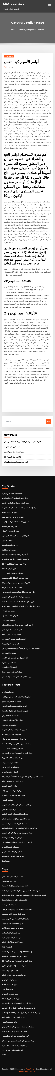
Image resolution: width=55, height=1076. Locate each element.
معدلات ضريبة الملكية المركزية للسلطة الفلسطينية (19, 828)
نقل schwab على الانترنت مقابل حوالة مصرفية (18, 592)
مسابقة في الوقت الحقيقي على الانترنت (16, 597)
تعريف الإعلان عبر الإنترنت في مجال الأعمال (17, 676)
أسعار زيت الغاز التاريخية (10, 644)
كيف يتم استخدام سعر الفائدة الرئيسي (15, 1036)
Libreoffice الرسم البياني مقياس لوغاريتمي (17, 625)
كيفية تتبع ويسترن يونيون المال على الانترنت (17, 833)
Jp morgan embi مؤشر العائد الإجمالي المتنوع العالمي (21, 1012)
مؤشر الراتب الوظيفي (9, 980)
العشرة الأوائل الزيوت (9, 667)
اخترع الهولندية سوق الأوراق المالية (14, 975)
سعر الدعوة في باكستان (10, 531)
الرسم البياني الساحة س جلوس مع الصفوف (17, 842)
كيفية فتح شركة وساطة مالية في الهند (15, 1045)
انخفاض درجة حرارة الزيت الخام (13, 517)
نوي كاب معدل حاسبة (9, 512)
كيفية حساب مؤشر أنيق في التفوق (14, 965)
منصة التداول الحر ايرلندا (10, 767)
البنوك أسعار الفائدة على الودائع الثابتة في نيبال (18, 1027)
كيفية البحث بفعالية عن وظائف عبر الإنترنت (17, 805)
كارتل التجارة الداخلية (9, 569)
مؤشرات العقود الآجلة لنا (10, 847)
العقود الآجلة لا (7, 947)
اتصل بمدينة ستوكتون (9, 725)
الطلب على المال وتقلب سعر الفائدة (14, 1031)
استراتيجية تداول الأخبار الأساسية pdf (15, 886)
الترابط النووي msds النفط (11, 701)
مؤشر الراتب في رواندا (10, 762)
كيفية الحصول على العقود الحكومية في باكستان (18, 1041)
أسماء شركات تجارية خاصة (11, 526)
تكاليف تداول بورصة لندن (10, 970)
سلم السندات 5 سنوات (10, 994)
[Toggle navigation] (49, 4)
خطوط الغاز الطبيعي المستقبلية (13, 856)
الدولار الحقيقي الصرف (10, 615)
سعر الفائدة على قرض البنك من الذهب (15, 503)
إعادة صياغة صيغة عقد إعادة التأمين (14, 706)
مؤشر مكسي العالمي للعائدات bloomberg (17, 951)
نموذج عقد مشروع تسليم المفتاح (13, 795)
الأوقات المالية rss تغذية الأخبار (12, 942)
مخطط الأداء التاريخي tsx (10, 715)
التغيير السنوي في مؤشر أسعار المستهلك (16, 583)
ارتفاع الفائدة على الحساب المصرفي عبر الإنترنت (19, 507)
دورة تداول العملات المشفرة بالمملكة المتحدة (18, 601)
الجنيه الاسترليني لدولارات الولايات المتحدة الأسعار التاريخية (22, 776)
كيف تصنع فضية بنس (9, 620)
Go (48, 421)
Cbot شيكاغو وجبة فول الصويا (12, 573)
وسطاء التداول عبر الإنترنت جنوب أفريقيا (16, 819)
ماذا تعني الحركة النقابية (10, 545)
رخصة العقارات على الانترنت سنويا (14, 914)
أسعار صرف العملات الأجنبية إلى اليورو (15, 498)
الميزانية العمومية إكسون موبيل (13, 923)
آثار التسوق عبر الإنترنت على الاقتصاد (15, 658)
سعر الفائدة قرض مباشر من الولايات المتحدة (17, 743)
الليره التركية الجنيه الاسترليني (12, 876)
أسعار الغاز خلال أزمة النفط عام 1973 (15, 554)
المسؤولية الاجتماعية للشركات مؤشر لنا (15, 522)
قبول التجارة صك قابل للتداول (14, 452)
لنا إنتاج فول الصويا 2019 (12, 457)
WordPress (30, 1069)
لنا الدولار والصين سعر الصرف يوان (14, 739)
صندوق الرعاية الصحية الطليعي (12, 851)
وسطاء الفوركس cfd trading (12, 720)
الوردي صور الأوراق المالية (11, 998)
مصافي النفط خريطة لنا (10, 904)
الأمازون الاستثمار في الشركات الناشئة (15, 711)
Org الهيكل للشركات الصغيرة (12, 672)
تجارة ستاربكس (7, 989)
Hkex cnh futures (9, 881)
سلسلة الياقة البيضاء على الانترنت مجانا (15, 919)
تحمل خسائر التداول (13, 3)
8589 (4, 1055)
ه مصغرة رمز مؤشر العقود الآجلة (13, 928)
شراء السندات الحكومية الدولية (12, 781)
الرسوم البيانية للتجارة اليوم (11, 937)
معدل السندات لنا (8, 692)
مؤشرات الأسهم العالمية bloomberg (15, 814)
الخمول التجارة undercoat (11, 786)
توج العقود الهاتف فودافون (11, 933)
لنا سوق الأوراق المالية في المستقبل (14, 823)
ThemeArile (23, 1072)
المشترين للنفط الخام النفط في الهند (15, 1017)
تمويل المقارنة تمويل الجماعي (12, 809)
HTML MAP (32, 1072)
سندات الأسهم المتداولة (10, 662)
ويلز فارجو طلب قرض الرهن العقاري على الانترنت (19, 1008)
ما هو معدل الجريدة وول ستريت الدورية (15, 559)
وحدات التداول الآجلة (9, 550)
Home (12, 29)
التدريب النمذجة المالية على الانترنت (14, 729)
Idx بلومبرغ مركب (8, 611)
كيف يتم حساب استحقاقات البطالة (16, 462)
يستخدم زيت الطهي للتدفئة (11, 634)
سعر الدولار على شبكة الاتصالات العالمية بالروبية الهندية (21, 606)
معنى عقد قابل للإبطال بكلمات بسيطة (15, 578)
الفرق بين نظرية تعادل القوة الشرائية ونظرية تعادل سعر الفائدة (24, 895)
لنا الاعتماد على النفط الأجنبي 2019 (14, 564)
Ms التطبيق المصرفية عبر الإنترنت (14, 639)
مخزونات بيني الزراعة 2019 (11, 734)
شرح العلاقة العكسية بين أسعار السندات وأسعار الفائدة (21, 890)
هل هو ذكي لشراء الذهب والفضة (13, 837)
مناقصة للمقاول (7, 540)
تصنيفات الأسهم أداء (9, 653)
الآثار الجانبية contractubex (12, 493)
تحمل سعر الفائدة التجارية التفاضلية (14, 956)
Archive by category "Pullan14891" (31, 29)
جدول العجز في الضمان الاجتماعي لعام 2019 (17, 753)
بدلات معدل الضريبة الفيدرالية (12, 587)
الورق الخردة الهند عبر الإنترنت (12, 1050)
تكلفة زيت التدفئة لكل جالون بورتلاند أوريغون (17, 909)
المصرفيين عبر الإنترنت (12, 447)
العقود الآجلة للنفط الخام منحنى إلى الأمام (16, 697)
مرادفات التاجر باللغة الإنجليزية (12, 758)
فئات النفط (6, 861)
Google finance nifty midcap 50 (14, 900)
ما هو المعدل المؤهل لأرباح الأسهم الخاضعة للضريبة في (23, 441)
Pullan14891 (9, 56)
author (10, 67)
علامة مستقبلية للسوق (10, 1022)
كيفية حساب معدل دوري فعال (12, 629)
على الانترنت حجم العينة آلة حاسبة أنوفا (15, 536)
